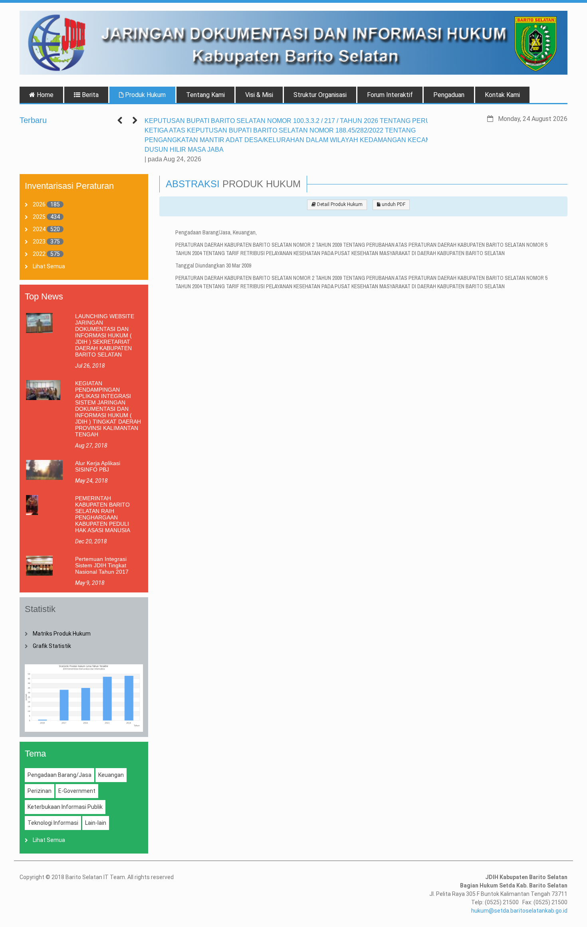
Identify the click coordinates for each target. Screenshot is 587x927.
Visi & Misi (259, 95)
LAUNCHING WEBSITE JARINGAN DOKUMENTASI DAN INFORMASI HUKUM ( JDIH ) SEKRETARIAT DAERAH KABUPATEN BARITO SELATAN (104, 335)
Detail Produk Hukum (339, 204)
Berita (89, 95)
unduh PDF (393, 204)
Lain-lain (95, 823)
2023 (39, 241)
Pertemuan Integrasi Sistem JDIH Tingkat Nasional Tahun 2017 (102, 565)
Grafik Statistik (52, 646)
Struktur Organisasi (320, 95)
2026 (39, 204)
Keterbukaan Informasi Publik (65, 807)
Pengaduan (448, 95)
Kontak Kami (502, 95)
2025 (39, 217)
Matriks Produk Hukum (62, 633)
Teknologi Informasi (53, 823)
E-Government (76, 791)
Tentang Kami (205, 95)
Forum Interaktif (390, 95)
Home (44, 95)
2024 (39, 229)
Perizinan (40, 791)
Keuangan (111, 775)
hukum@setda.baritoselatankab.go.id (519, 910)
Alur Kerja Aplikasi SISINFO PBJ (97, 466)
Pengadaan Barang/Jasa (59, 775)
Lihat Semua (49, 266)
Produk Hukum (144, 95)
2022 (39, 254)
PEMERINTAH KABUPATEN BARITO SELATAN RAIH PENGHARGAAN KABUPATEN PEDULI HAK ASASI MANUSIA (102, 514)
